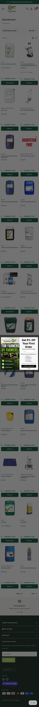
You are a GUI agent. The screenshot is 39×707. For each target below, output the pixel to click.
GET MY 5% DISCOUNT (29, 366)
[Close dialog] (37, 338)
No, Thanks (28, 368)
